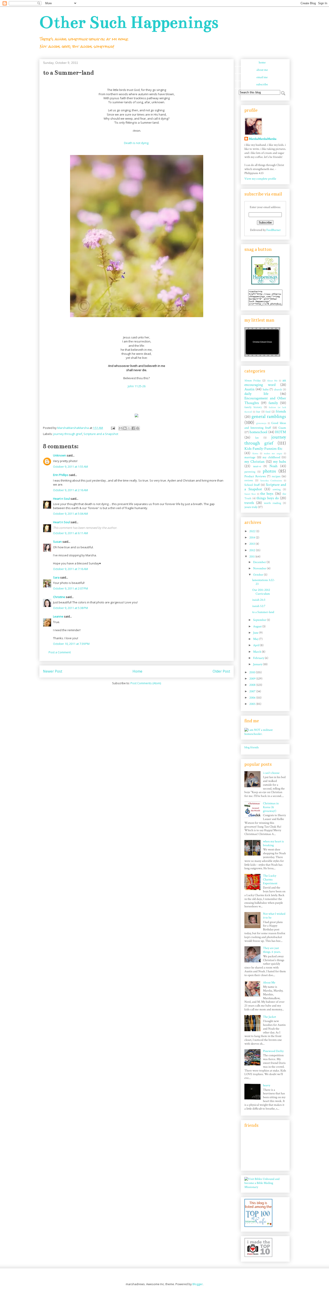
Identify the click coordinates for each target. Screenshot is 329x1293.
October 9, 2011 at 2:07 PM (70, 588)
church (278, 389)
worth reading (272, 503)
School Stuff (252, 485)
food (267, 411)
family (273, 402)
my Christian (254, 461)
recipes (276, 476)
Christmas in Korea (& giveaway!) (271, 807)
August (257, 626)
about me (262, 70)
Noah (273, 466)
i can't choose (271, 773)
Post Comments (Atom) (145, 683)
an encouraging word (265, 382)
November (260, 568)
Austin (249, 389)
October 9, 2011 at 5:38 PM (70, 608)
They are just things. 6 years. (272, 950)
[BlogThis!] (125, 428)
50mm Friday (252, 380)
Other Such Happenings (128, 22)
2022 (252, 531)
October (258, 575)
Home (137, 671)
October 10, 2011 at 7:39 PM (71, 644)
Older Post (221, 671)
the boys (266, 493)
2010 (252, 672)
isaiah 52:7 (258, 606)
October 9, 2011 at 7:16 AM (70, 569)
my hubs (279, 461)
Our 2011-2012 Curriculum (261, 592)
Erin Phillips (60, 475)
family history (253, 407)
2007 (252, 691)
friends (281, 411)
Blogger (197, 1284)
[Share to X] (129, 428)
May (256, 639)
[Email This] (120, 428)
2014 (252, 538)
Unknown (59, 455)
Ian (257, 437)
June (256, 633)
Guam (282, 428)
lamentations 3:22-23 (263, 582)
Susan (57, 542)
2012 (252, 550)
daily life (256, 393)
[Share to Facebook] (133, 428)
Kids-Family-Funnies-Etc (263, 448)
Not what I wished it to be (274, 916)
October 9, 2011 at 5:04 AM (70, 514)
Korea (255, 453)
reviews (248, 480)
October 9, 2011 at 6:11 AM (70, 533)
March (257, 652)
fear (258, 411)
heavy (266, 1085)
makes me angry (273, 453)
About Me (272, 380)
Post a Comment (60, 652)
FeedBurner (273, 230)
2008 (252, 685)
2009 (252, 679)
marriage (249, 457)
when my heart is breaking (273, 843)
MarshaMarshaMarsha (262, 139)
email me (262, 77)
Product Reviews (255, 476)
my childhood (271, 457)
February (259, 658)
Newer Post (52, 671)
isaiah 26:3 (258, 600)
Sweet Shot (250, 494)
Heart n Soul (61, 499)
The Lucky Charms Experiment (270, 879)
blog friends (251, 747)
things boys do (267, 498)
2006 (252, 698)
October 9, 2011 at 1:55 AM (70, 467)
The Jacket (269, 1017)
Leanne (58, 616)
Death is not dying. (136, 143)
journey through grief (67, 434)
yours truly (250, 507)
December (260, 562)
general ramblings (269, 416)
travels (249, 502)
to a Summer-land (263, 612)
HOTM (280, 432)
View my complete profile (260, 179)
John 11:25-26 (136, 386)
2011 (252, 557)
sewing (277, 489)
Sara (56, 577)
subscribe (262, 84)
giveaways (261, 423)
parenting (249, 471)
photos (269, 471)
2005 (252, 704)
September (260, 620)
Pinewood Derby (273, 1051)
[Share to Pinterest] (137, 428)
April (256, 645)
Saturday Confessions (271, 480)
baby (266, 389)
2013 (252, 544)
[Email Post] (112, 428)
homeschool (258, 432)
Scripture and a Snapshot (100, 434)
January (258, 664)
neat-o (257, 466)
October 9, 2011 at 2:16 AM (70, 490)
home (262, 62)
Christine (59, 597)
